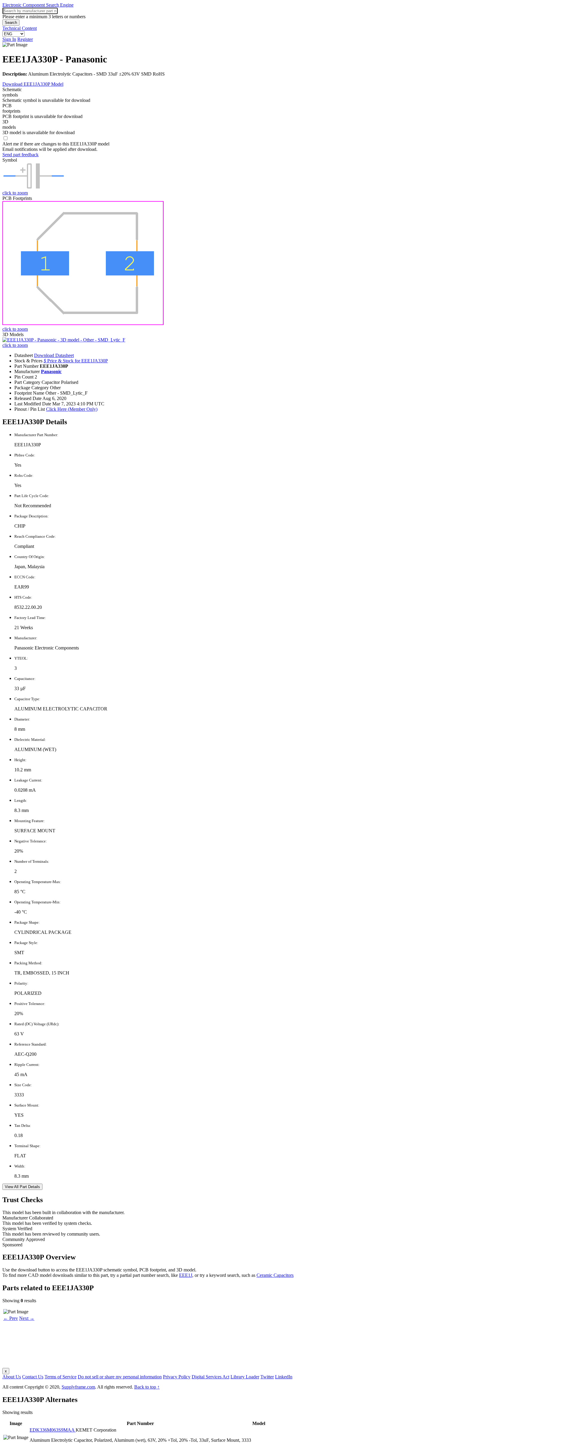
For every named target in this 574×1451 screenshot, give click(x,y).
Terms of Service (61, 1376)
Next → (26, 1318)
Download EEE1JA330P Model (32, 84)
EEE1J (185, 1275)
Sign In (9, 39)
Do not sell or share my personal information (120, 1376)
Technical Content (19, 28)
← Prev (10, 1318)
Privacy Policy (176, 1376)
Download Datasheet (54, 355)
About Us (11, 1376)
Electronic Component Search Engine (38, 4)
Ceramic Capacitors (275, 1275)
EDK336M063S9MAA (53, 1429)
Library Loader (244, 1376)
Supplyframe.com (78, 1386)
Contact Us (32, 1376)
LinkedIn (283, 1376)
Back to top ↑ (147, 1386)
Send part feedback (20, 154)
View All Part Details (22, 1187)
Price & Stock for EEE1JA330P (76, 360)
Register (25, 39)
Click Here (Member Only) (71, 409)
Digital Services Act (210, 1376)
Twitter (267, 1376)
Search (11, 22)
